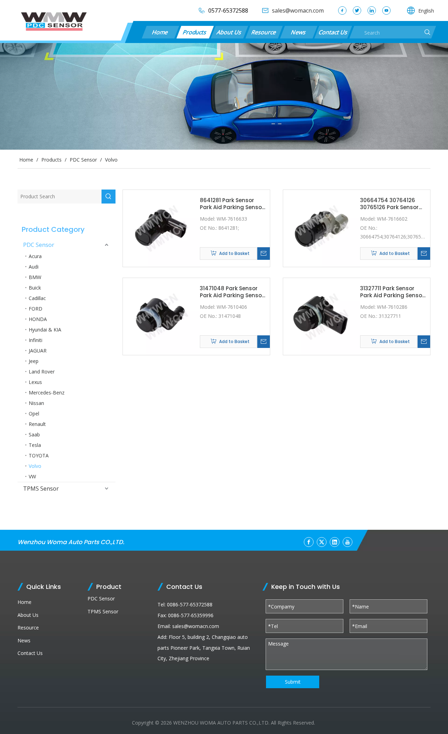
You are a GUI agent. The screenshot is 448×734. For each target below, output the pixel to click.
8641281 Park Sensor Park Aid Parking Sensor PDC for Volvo (232, 204)
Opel (34, 413)
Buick (35, 287)
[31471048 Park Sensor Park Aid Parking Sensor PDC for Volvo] (161, 316)
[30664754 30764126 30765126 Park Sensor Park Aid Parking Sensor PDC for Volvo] (321, 227)
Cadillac (37, 298)
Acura (35, 256)
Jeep (33, 361)
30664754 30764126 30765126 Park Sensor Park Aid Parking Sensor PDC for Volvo (392, 204)
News (298, 32)
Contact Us (333, 32)
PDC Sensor (38, 245)
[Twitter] (357, 10)
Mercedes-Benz (46, 392)
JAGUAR (38, 350)
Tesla (35, 445)
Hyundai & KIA (45, 329)
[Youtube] (386, 10)
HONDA (38, 319)
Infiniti (35, 340)
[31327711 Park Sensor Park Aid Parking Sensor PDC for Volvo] (321, 316)
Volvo (35, 466)
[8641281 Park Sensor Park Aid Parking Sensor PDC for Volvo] (161, 227)
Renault (37, 424)
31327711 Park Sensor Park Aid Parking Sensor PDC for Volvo (392, 292)
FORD (35, 308)
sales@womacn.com (195, 626)
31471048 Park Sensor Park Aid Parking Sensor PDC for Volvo (232, 292)
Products (195, 32)
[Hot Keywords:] (108, 197)
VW (32, 476)
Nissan (36, 403)
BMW (35, 277)
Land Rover (42, 371)
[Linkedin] (372, 10)
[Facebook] (342, 10)
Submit (293, 681)
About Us (229, 32)
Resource (264, 32)
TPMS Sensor (41, 488)
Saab (34, 434)
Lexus (35, 382)
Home (160, 32)
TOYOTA (39, 455)
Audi (33, 266)
